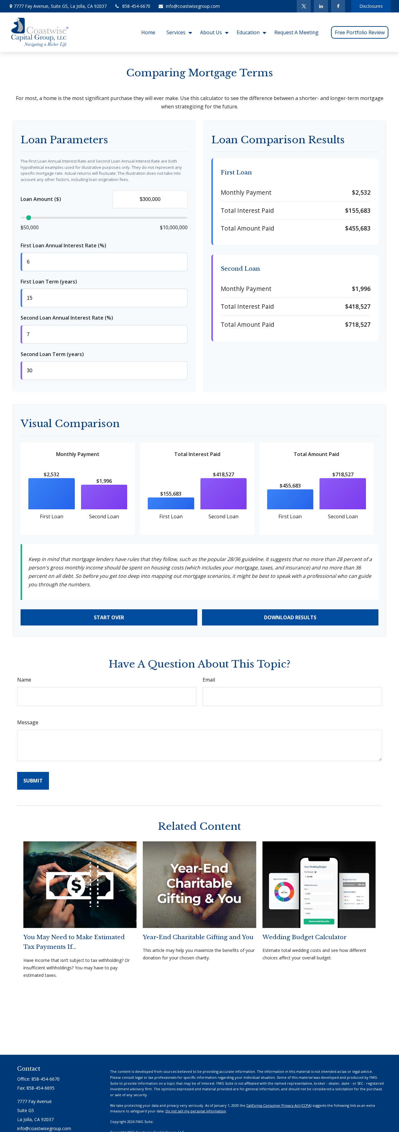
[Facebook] (338, 6)
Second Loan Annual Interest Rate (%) (67, 317)
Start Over (109, 617)
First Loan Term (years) (49, 281)
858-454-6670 (136, 6)
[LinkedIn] (321, 6)
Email (209, 679)
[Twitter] (304, 6)
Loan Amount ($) (41, 199)
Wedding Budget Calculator (304, 937)
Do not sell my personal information (196, 1111)
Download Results (290, 617)
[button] (148, 32)
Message (27, 722)
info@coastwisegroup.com (193, 6)
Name (24, 679)
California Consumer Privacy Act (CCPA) (278, 1105)
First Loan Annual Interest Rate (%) (63, 245)
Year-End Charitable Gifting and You (198, 937)
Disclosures (371, 6)
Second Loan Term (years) (52, 354)
